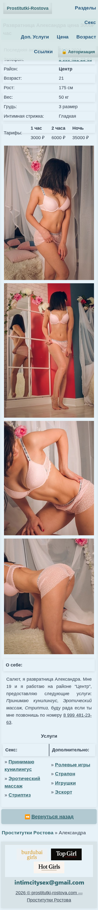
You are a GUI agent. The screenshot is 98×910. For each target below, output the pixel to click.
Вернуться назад (52, 816)
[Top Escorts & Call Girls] (66, 854)
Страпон (65, 773)
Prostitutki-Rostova (27, 8)
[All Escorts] (49, 867)
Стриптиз (20, 795)
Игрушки (65, 783)
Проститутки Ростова (28, 832)
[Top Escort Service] (32, 854)
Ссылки (43, 51)
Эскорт (63, 792)
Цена (63, 36)
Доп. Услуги (35, 36)
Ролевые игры (72, 764)
